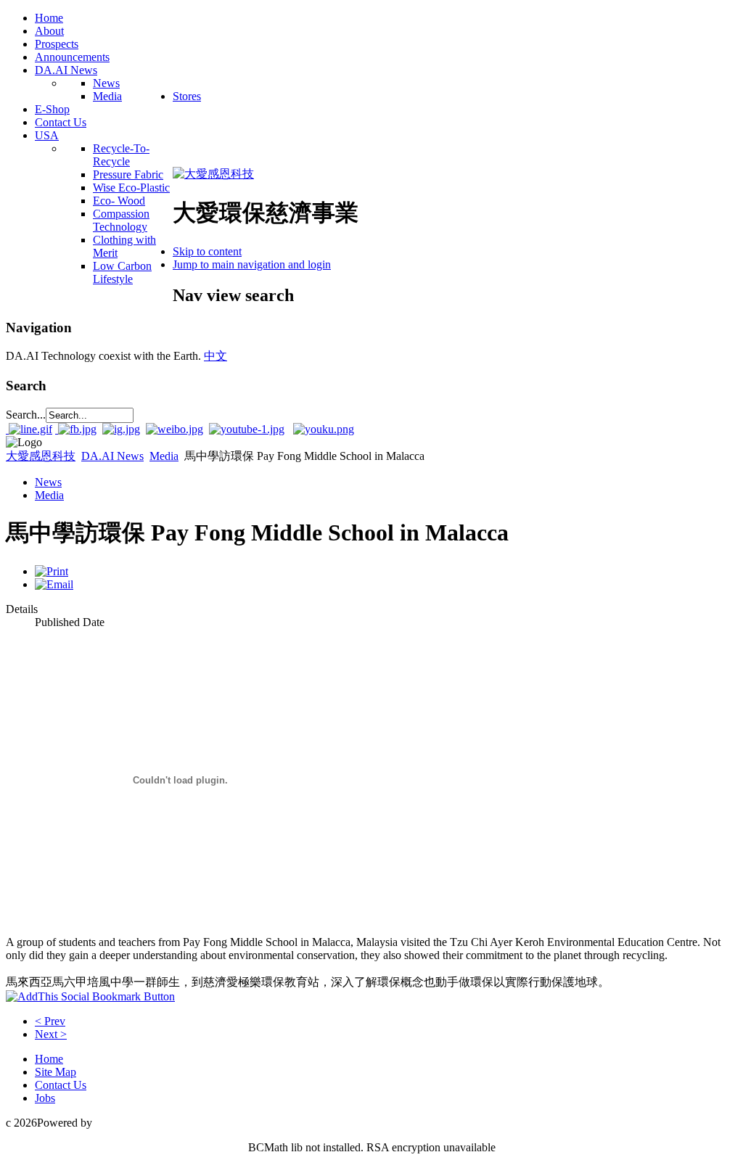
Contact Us (60, 1085)
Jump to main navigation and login (252, 264)
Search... (26, 414)
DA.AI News (112, 456)
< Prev (50, 1021)
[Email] (54, 584)
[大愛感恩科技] (213, 174)
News (48, 482)
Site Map (55, 1072)
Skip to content (207, 251)
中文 (215, 356)
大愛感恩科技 (40, 456)
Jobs (45, 1098)
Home (49, 1059)
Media (163, 456)
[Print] (51, 571)
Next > (51, 1034)
